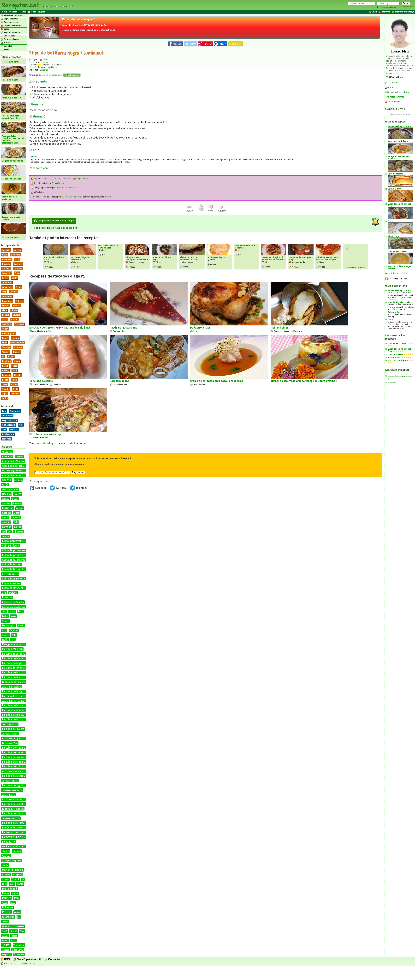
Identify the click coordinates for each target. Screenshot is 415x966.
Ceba (16, 522)
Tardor (14, 936)
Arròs (5, 484)
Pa (3, 356)
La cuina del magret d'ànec (14, 738)
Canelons (17, 264)
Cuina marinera (11, 583)
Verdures (17, 949)
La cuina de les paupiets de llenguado (16, 701)
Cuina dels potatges (10, 574)
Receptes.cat (20, 5)
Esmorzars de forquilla (13, 602)
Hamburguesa (8, 333)
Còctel (5, 278)
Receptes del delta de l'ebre (13, 927)
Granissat (19, 324)
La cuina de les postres (16, 710)
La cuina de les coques (15, 672)
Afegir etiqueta (82, 179)
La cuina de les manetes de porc (20, 696)
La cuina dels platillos (15, 804)
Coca (17, 273)
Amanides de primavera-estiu (14, 471)
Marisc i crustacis (12, 869)
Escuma (5, 305)
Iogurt (5, 338)
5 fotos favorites (396, 97)
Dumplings (7, 301)
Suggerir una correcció (222, 211)
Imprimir (201, 210)
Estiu (4, 612)
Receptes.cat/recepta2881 (67, 188)
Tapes (5, 393)
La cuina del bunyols (10, 725)
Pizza (14, 366)
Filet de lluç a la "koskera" (401, 302)
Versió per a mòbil (28, 959)
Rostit (5, 380)
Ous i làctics (9, 36)
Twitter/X (61, 487)
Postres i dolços (11, 39)
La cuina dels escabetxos (14, 771)
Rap (19, 917)
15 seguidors (394, 101)
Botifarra (5, 499)
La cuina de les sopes (15, 714)
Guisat (5, 329)
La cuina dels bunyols (15, 766)
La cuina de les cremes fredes (17, 682)
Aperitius (18, 480)
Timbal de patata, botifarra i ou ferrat (189, 258)
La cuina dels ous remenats (15, 799)
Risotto (17, 375)
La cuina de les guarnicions (18, 691)
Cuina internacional (13, 578)
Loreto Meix (41, 168)
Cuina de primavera (13, 550)
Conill (11, 531)
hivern (54, 67)
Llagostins (6, 851)
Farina (5, 616)
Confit (14, 278)
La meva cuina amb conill (15, 827)
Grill (4, 429)
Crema (19, 287)
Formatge (5, 621)
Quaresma (8, 916)
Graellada (6, 324)
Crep (4, 291)
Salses (6, 42)
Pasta (17, 361)
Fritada (13, 310)
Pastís (5, 366)
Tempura (15, 393)
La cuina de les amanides (16, 667)
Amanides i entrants (12, 15)
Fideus (13, 617)
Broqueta (6, 259)
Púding (5, 370)
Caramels (18, 268)
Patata (15, 893)
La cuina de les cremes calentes (21, 677)
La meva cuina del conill (16, 837)
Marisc (5, 865)
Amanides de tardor (14, 475)
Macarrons (6, 856)
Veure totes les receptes (396, 273)
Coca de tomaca (395, 354)
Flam (4, 310)
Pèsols (4, 903)
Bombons (15, 255)
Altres (6, 49)
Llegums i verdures (12, 25)
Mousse (6, 352)
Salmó (4, 931)
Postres (6, 912)
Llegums (16, 851)
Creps (390, 319)
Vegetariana (18, 945)
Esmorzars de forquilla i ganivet (15, 607)
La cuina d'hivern (12, 649)
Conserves (7, 287)
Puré (14, 370)
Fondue (5, 315)
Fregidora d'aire (9, 420)
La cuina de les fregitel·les (12, 687)
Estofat (16, 305)
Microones (15, 411)
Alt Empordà (7, 452)
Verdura (5, 950)
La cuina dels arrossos (15, 757)
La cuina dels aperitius (15, 747)
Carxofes (6, 522)
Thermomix (7, 415)
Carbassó (19, 508)
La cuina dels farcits (10, 781)
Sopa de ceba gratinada (399, 290)
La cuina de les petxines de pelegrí (23, 705)
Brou (17, 259)
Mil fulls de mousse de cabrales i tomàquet (327, 258)
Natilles (17, 352)
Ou (23, 879)
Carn (17, 512)
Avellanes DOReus (10, 489)
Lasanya (15, 338)
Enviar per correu (189, 211)
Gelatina (14, 319)
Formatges (8, 625)
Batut (4, 255)
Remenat (6, 375)
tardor (43, 67)
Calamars (15, 499)
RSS (6, 959)
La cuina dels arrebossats (17, 752)
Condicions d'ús (28, 963)
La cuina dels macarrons (12, 790)
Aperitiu (17, 250)
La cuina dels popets (13, 809)
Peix (16, 898)
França (21, 625)
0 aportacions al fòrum (399, 92)
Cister (17, 526)
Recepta (5, 922)
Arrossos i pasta (11, 22)
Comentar (210, 210)
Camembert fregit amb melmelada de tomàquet (273, 258)
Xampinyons (6, 955)
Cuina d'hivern (10, 545)
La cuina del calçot (13, 728)
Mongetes (17, 875)
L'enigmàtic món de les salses (19, 644)
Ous (4, 883)
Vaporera (14, 429)
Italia (5, 639)
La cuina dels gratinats (15, 785)
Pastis (5, 893)
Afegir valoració (73, 75)
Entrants (7, 597)
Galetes (16, 315)
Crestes (13, 291)
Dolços (13, 592)
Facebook (41, 487)
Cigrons (6, 526)
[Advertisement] (205, 518)
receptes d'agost (47, 443)
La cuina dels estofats (15, 775)
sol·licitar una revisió (73, 197)
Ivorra (13, 640)
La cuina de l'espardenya (16, 653)
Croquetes (7, 296)
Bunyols (6, 264)
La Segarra (8, 841)
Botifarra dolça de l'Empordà (80, 258)
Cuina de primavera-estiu (17, 555)
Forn (4, 411)
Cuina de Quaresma (13, 559)
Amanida (6, 250)
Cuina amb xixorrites (14, 541)
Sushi (15, 389)
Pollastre (7, 907)
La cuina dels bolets (14, 761)
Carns (6, 29)
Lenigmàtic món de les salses (18, 846)
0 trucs (391, 87)
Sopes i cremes (10, 19)
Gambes (5, 635)
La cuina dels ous (8, 795)
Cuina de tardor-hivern (16, 569)
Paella (11, 356)
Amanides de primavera (16, 465)
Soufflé (5, 389)
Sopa (4, 384)
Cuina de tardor (11, 564)
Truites (6, 945)
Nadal (15, 879)
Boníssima (392, 383)
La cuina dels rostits (14, 822)
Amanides (19, 457)
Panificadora (8, 434)
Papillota (6, 361)
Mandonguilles (17, 342)
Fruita (4, 631)
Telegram (81, 487)
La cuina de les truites (15, 719)
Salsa (14, 380)
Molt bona (6, 875)
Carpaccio (6, 273)
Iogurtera (6, 439)
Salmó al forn (394, 312)
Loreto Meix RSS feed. (398, 279)
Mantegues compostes (11, 861)
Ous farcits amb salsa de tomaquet (108, 246)
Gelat (4, 319)
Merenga (6, 347)
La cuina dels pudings (11, 818)
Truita (5, 398)
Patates (6, 898)
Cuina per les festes (14, 588)
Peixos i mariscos (11, 32)
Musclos (5, 880)
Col (3, 532)
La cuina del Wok (10, 743)
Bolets (17, 494)
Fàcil (20, 611)
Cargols (6, 512)
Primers (17, 913)
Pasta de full (9, 888)
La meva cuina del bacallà (17, 832)
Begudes (7, 46)
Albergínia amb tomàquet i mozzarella (136, 258)
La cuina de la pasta (14, 663)
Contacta (53, 959)
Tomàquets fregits (216, 257)
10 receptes (393, 82)
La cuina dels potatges (15, 813)
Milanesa (18, 347)
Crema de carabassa (398, 343)
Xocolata (19, 954)
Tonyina (5, 941)
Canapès (6, 268)
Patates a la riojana (398, 360)
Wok (21, 425)
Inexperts (43, 70)
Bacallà (6, 494)
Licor (4, 342)
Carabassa (17, 504)
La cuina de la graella (14, 658)
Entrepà (19, 301)
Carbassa (7, 508)
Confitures (7, 282)
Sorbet (14, 384)
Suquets (5, 936)
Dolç (4, 593)
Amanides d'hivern (13, 461)
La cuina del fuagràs (10, 734)
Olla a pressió (8, 425)
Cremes (5, 536)
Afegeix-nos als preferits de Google (56, 220)
